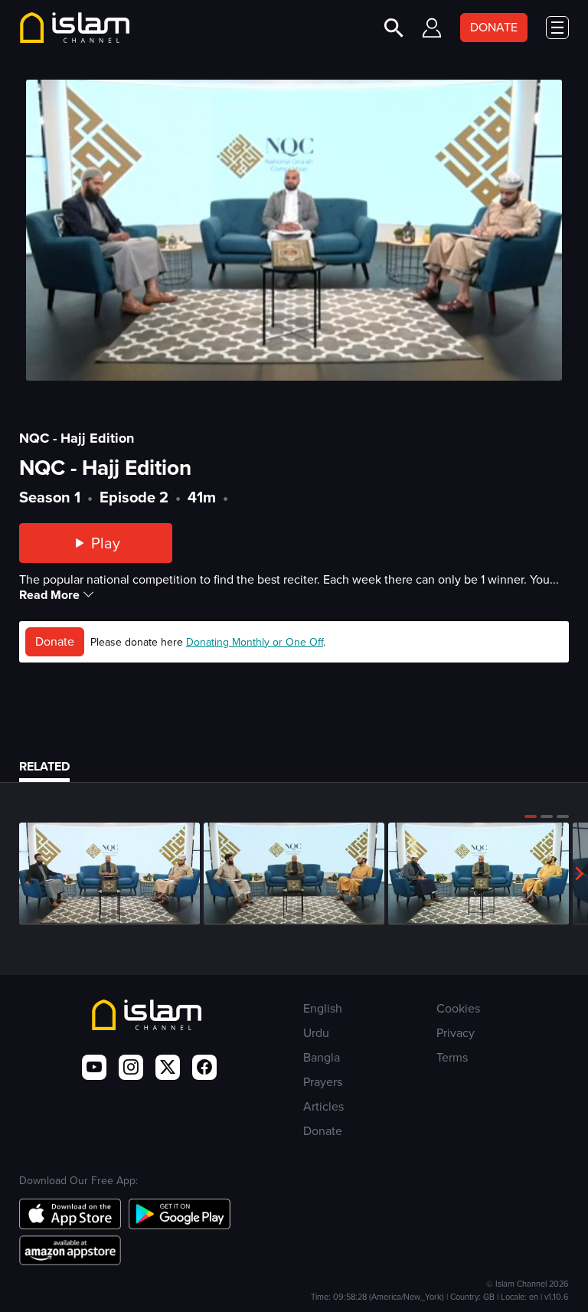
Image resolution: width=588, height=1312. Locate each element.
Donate (54, 641)
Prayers (322, 1082)
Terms (452, 1057)
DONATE (494, 27)
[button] (530, 816)
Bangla (321, 1057)
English (322, 1008)
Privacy (455, 1033)
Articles (323, 1106)
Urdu (316, 1033)
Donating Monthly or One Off (254, 642)
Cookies (458, 1008)
